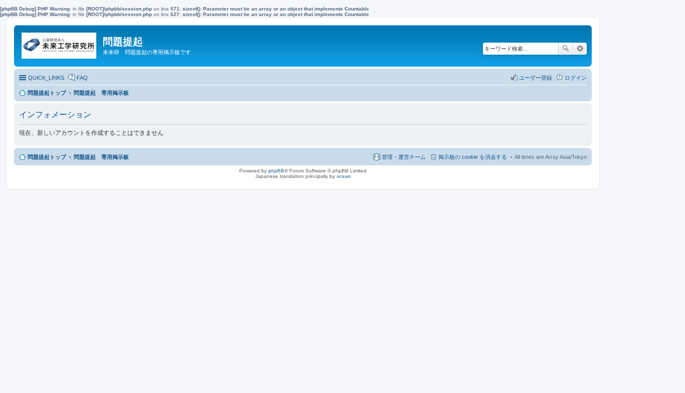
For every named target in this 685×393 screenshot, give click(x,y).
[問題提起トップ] (60, 43)
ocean (343, 176)
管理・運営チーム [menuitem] (404, 157)
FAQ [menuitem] (82, 78)
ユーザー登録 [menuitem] (535, 78)
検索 (565, 49)
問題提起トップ (47, 157)
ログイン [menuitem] (576, 78)
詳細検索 (580, 49)
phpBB (276, 170)
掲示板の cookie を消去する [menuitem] (472, 157)
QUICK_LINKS (46, 78)
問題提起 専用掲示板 (101, 157)
